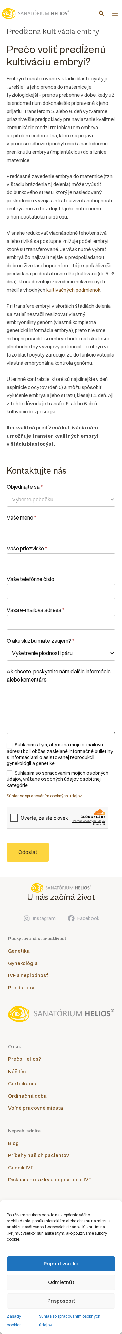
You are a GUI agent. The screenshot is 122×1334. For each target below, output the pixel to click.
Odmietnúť (61, 1282)
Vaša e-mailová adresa (35, 609)
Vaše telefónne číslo (30, 579)
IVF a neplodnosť (28, 975)
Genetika (19, 951)
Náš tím (17, 1071)
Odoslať (27, 852)
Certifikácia (22, 1084)
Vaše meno (21, 517)
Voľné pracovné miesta (35, 1108)
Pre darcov (21, 988)
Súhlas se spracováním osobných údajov (44, 795)
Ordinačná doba (27, 1096)
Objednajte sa (25, 486)
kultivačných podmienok (73, 290)
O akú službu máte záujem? (40, 640)
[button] (101, 13)
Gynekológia (23, 963)
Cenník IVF (20, 1168)
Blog (13, 1143)
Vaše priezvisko (27, 548)
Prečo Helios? (24, 1059)
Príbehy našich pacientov (38, 1155)
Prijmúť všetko (61, 1263)
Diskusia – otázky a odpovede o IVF (49, 1180)
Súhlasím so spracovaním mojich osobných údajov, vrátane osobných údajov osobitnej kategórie (57, 779)
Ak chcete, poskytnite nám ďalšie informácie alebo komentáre (59, 675)
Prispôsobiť (61, 1300)
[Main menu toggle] (115, 13)
